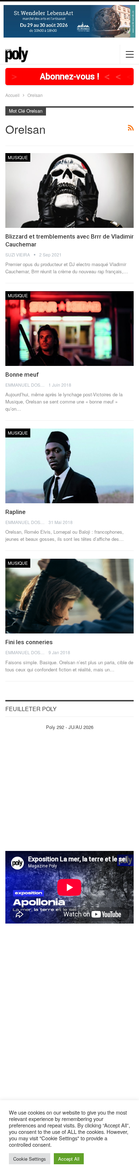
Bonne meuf (22, 374)
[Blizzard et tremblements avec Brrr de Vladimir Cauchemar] (69, 190)
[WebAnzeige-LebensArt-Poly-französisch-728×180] (69, 20)
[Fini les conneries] (69, 596)
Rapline (15, 511)
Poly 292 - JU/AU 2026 (69, 727)
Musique (18, 157)
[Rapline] (69, 466)
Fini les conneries (29, 642)
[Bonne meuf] (69, 328)
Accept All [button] (68, 1158)
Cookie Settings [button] (29, 1158)
